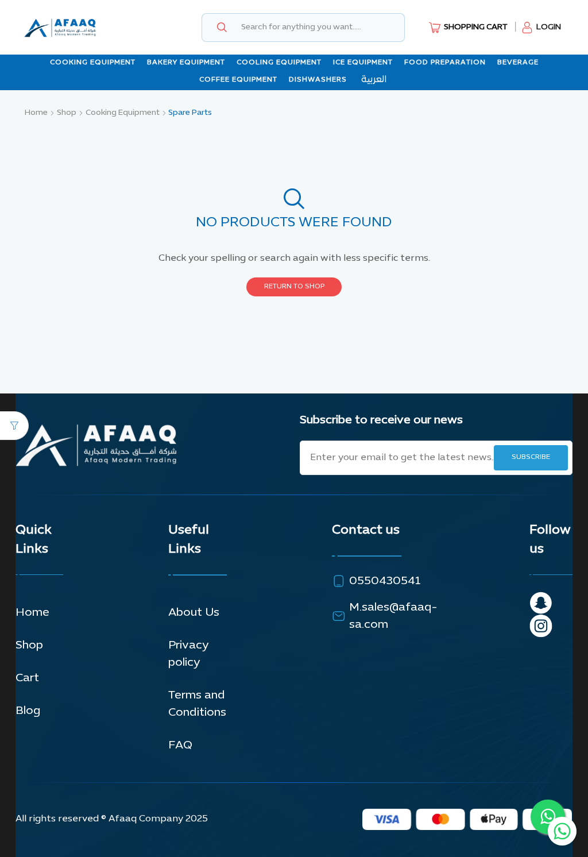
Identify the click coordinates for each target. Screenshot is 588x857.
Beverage (518, 63)
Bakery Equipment (186, 63)
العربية (373, 80)
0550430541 (384, 581)
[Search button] (221, 27)
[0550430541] (339, 581)
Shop (66, 113)
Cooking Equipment (93, 63)
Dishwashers (318, 80)
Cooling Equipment (279, 63)
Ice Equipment (363, 63)
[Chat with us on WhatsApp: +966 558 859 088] (562, 831)
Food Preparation (445, 63)
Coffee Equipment (238, 80)
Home (36, 113)
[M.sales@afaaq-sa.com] (339, 616)
